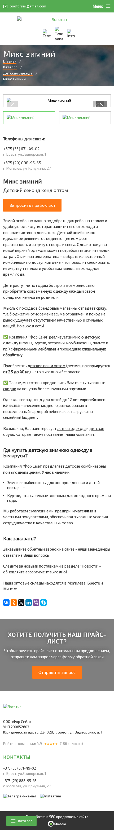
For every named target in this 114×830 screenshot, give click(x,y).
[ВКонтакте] (6, 602)
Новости (89, 566)
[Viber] (36, 602)
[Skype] (43, 602)
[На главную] (57, 19)
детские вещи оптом (46, 365)
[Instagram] (71, 33)
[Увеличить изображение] (57, 101)
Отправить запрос (57, 672)
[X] (21, 602)
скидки (9, 388)
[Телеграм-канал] (59, 34)
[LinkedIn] (28, 602)
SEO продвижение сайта (68, 817)
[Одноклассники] (14, 602)
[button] (101, 106)
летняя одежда (71, 428)
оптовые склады (29, 583)
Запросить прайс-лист (32, 205)
